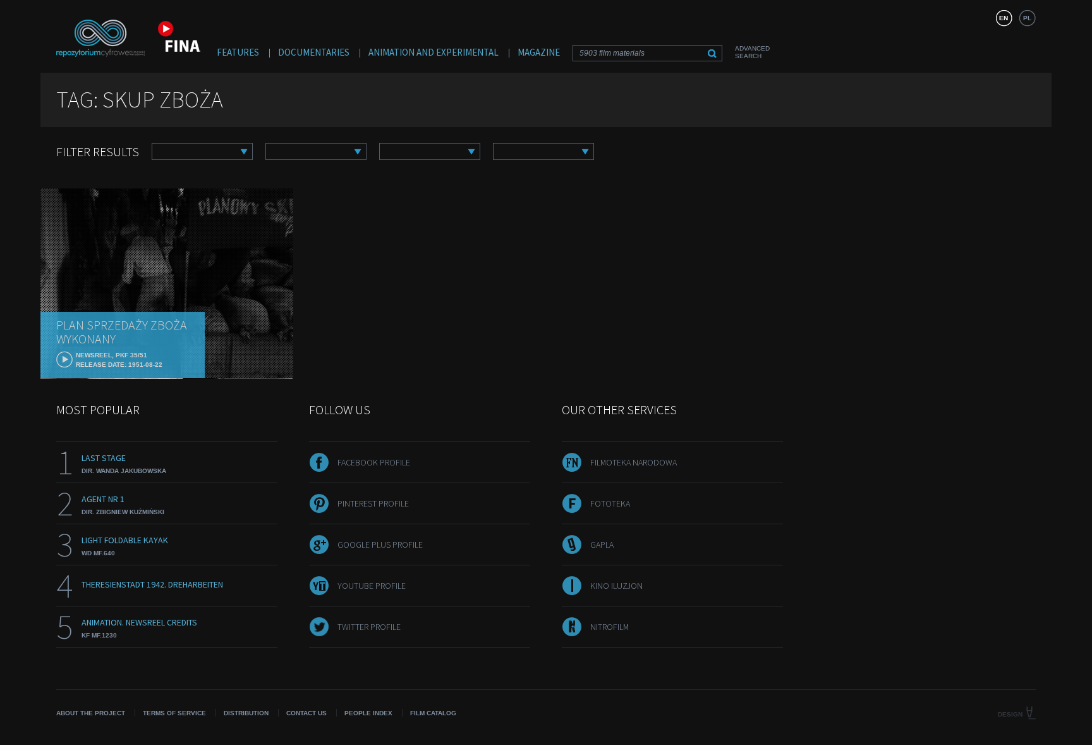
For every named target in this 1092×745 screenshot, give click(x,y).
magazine (539, 52)
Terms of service (174, 713)
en (1003, 18)
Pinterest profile (373, 503)
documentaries (313, 52)
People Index (368, 713)
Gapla (602, 544)
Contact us (306, 713)
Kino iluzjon (616, 585)
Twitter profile (369, 626)
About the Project (90, 713)
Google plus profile (380, 544)
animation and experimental (433, 52)
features (238, 52)
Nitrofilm (609, 626)
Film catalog (433, 713)
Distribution (246, 713)
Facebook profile (373, 462)
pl (1027, 18)
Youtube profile (371, 585)
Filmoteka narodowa (633, 462)
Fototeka (610, 503)
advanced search (752, 52)
